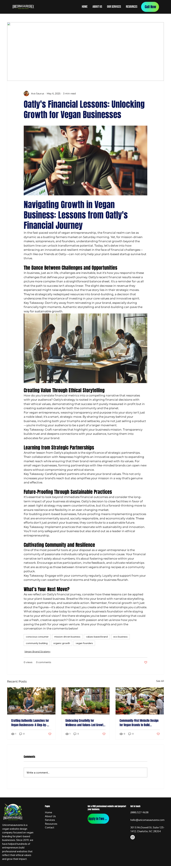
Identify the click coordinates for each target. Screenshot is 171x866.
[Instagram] (132, 837)
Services (50, 820)
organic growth (61, 643)
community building (37, 643)
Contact (49, 827)
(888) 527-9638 (139, 812)
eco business (120, 636)
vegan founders (84, 643)
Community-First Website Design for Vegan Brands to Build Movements (139, 722)
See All (160, 680)
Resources (51, 823)
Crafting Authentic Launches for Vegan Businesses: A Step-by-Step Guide (30, 722)
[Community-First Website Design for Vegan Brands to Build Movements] (140, 700)
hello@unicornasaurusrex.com (147, 820)
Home (48, 812)
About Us (50, 816)
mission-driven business (67, 636)
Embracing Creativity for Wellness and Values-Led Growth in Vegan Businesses (85, 722)
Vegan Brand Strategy (37, 651)
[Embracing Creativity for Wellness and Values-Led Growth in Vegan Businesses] (85, 700)
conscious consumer (37, 636)
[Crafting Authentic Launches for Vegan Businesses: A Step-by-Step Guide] (31, 700)
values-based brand (97, 636)
